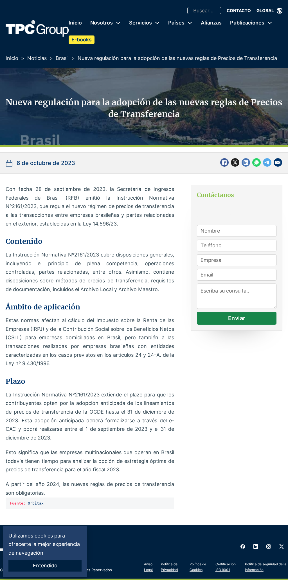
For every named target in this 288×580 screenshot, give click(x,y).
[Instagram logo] (268, 546)
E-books (81, 40)
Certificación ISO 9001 (225, 567)
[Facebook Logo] (242, 546)
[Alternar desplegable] (279, 11)
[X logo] (281, 546)
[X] (235, 162)
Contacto (239, 10)
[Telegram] (267, 162)
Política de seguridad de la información (265, 567)
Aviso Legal (148, 567)
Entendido (45, 565)
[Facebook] (224, 162)
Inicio (75, 23)
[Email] (278, 162)
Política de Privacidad (169, 567)
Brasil (62, 58)
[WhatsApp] (256, 162)
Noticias (37, 58)
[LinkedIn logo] (255, 546)
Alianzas (211, 23)
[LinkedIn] (246, 162)
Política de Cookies (198, 567)
